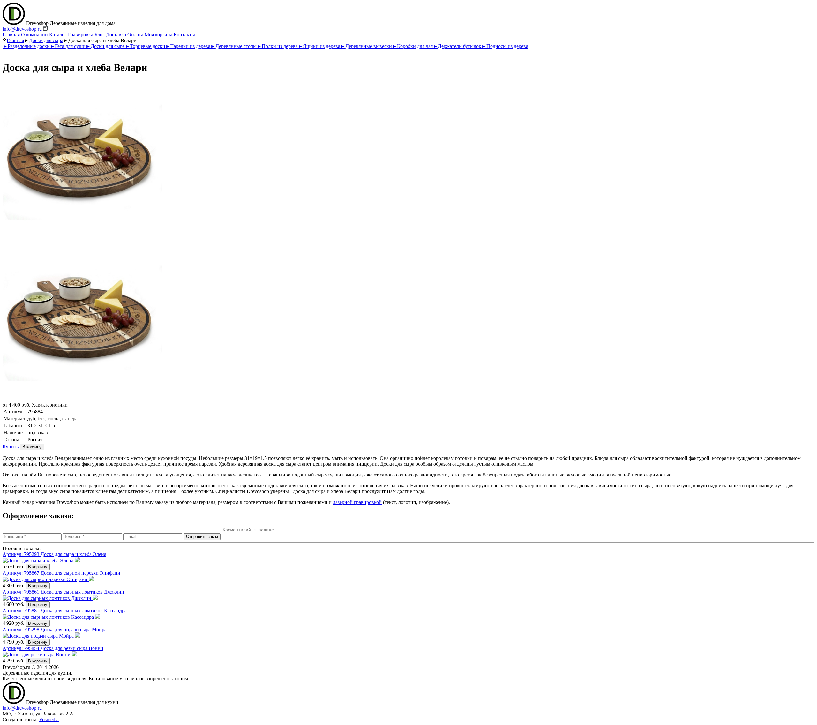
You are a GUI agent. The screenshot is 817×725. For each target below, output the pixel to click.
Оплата (135, 34)
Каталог (58, 34)
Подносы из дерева (504, 46)
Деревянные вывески (366, 46)
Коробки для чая (412, 46)
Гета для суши (68, 46)
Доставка (116, 34)
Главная (11, 34)
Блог (99, 34)
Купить (11, 446)
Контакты (184, 34)
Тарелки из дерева (187, 46)
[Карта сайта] (45, 29)
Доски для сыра (46, 40)
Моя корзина (158, 34)
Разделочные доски (26, 46)
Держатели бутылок (457, 46)
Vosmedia (49, 719)
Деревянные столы (233, 46)
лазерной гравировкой (357, 502)
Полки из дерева (277, 46)
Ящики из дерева (319, 46)
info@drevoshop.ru (22, 29)
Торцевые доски (145, 46)
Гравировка (80, 34)
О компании (34, 34)
